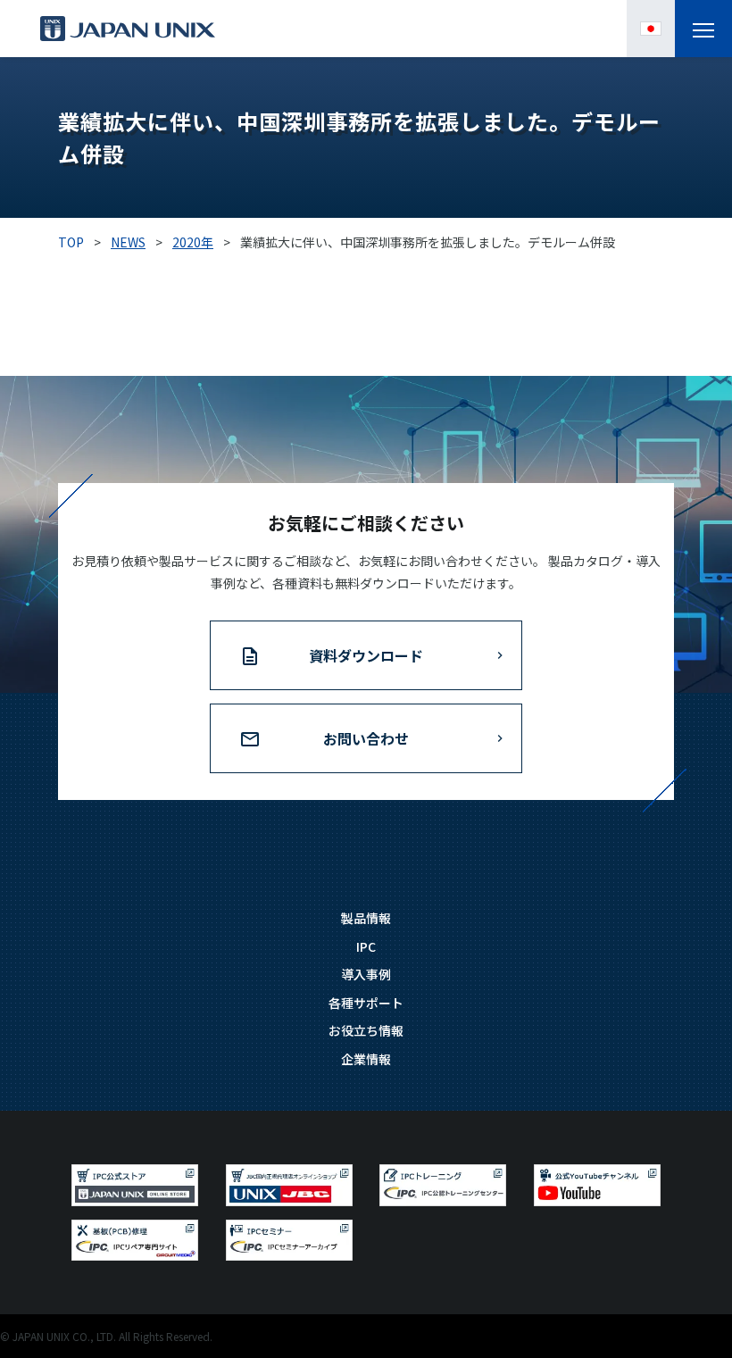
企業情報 (366, 1059)
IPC (366, 946)
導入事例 (366, 974)
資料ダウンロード (366, 655)
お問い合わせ (366, 738)
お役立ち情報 (366, 1030)
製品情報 (366, 918)
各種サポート (366, 1003)
